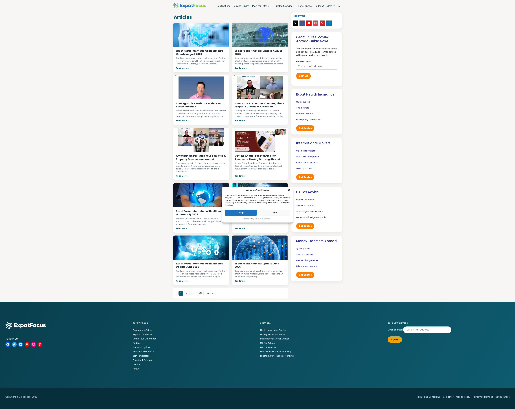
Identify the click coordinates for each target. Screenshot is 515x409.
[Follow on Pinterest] (322, 23)
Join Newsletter (141, 355)
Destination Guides (142, 330)
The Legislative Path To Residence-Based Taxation (198, 105)
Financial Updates (142, 347)
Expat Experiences (142, 334)
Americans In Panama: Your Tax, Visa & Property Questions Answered (260, 105)
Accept (240, 212)
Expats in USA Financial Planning (277, 355)
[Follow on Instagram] (315, 23)
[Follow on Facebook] (302, 23)
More (329, 6)
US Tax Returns (268, 347)
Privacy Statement (262, 219)
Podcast (319, 6)
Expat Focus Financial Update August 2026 (258, 52)
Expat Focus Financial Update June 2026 (257, 265)
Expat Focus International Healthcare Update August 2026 (199, 52)
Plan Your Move (260, 6)
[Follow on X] (295, 23)
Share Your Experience (145, 338)
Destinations (224, 6)
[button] (288, 190)
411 (201, 293)
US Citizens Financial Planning (275, 351)
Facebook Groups (142, 360)
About (136, 368)
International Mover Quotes (274, 338)
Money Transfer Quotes (272, 334)
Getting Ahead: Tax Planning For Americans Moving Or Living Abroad (257, 157)
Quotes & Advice (284, 6)
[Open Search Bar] (339, 6)
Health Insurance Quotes (273, 330)
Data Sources (502, 396)
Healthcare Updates (143, 351)
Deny (274, 212)
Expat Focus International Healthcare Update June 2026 (199, 265)
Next (210, 293)
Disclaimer (448, 396)
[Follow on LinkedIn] (329, 23)
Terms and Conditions (428, 396)
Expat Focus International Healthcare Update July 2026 (199, 212)
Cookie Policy (248, 219)
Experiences (305, 6)
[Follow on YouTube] (309, 23)
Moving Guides (241, 6)
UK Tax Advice (267, 343)
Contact (137, 364)
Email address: (395, 329)
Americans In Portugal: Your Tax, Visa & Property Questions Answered (201, 157)
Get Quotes (305, 128)
